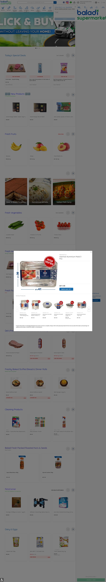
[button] (37, 273)
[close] (91, 252)
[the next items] (89, 309)
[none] (24, 307)
